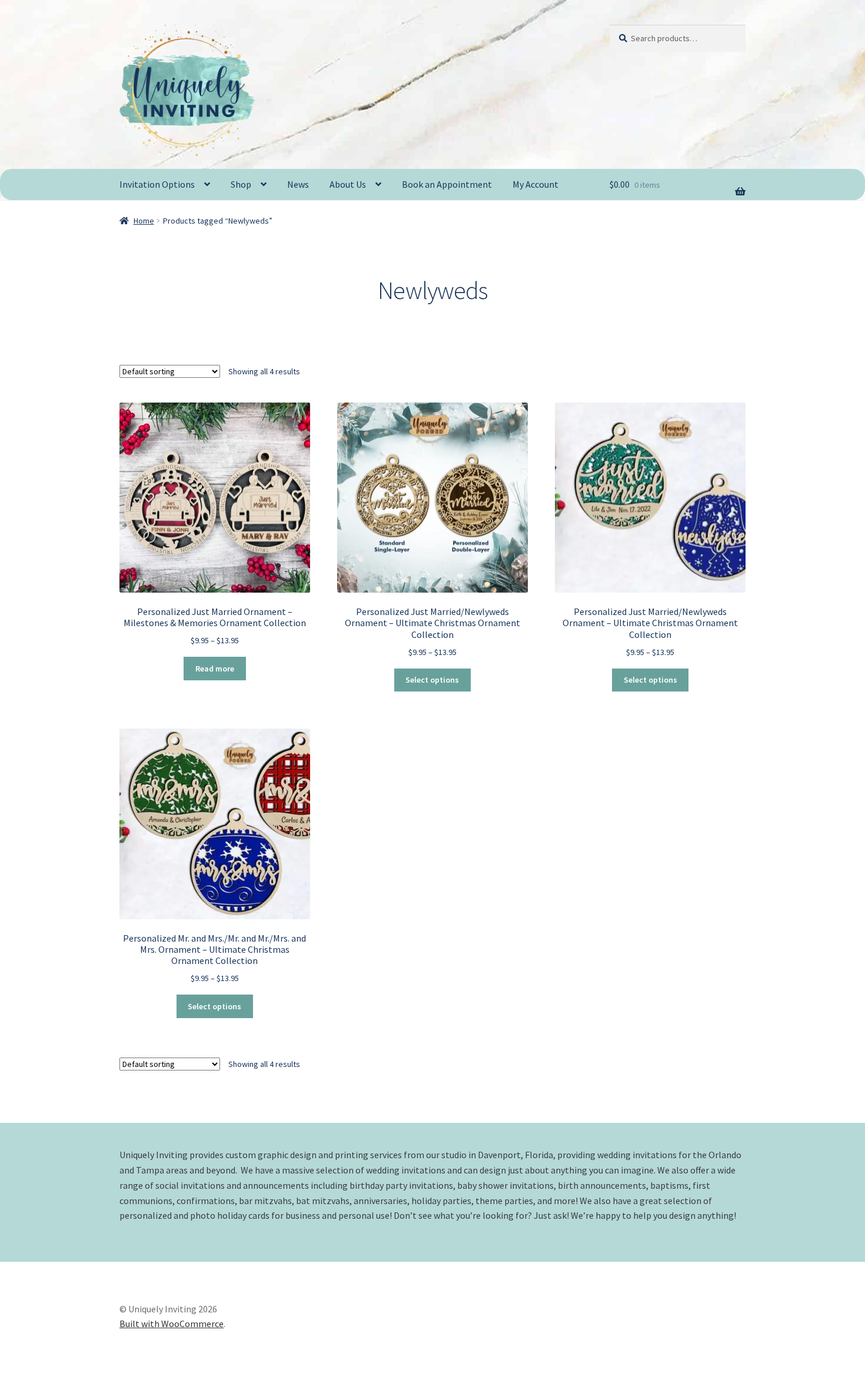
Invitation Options (157, 184)
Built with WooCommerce (171, 1323)
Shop (241, 184)
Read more (214, 668)
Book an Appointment (447, 184)
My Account (535, 184)
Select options (432, 679)
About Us (348, 184)
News (298, 184)
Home (144, 220)
